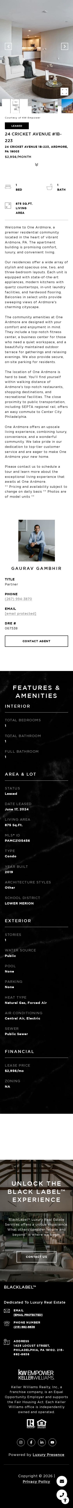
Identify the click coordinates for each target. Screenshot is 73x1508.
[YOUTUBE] (52, 1442)
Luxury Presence (48, 1455)
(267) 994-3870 (18, 599)
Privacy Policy (36, 1481)
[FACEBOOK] (31, 1442)
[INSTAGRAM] (21, 1442)
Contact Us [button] (36, 1256)
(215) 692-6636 (24, 1326)
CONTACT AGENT (37, 641)
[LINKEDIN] (42, 1442)
